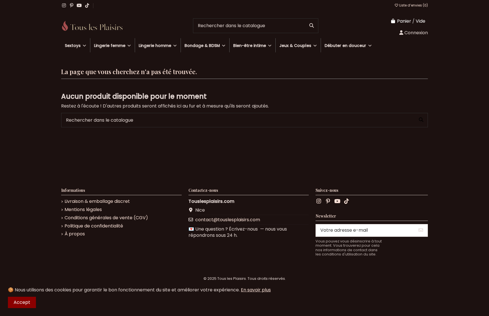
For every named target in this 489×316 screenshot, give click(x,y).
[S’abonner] (421, 230)
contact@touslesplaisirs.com (227, 219)
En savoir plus (256, 290)
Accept (22, 302)
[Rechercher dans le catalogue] (311, 25)
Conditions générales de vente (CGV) (106, 218)
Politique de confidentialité (94, 226)
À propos (75, 234)
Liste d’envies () (413, 5)
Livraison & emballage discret (97, 201)
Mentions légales (83, 210)
